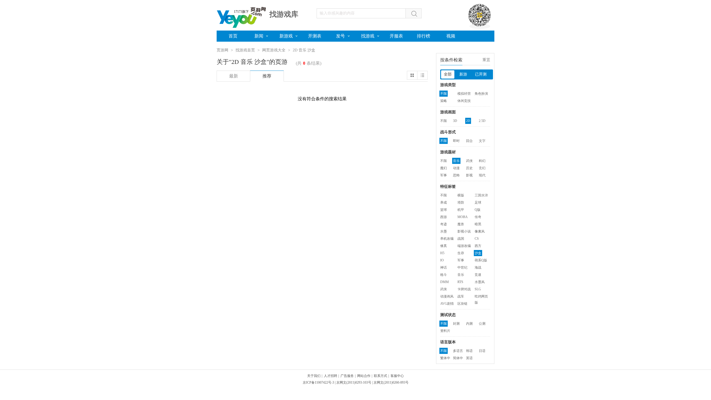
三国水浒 (481, 195)
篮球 (443, 210)
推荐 (266, 76)
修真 (443, 246)
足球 (478, 202)
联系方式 (380, 376)
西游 (443, 217)
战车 (460, 296)
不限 (443, 94)
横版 (460, 195)
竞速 (478, 275)
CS (477, 239)
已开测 (481, 74)
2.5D (482, 121)
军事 (443, 175)
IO (442, 260)
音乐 (456, 161)
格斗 (443, 275)
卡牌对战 (464, 289)
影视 (469, 175)
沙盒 (478, 253)
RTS (460, 282)
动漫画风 (447, 296)
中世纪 (462, 267)
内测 (469, 324)
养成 (443, 202)
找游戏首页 (245, 50)
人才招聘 (330, 376)
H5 (442, 253)
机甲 (460, 210)
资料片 (445, 331)
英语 (469, 358)
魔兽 (460, 224)
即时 (456, 141)
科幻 (482, 161)
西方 (478, 246)
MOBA (462, 217)
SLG (478, 289)
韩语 (469, 351)
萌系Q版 (481, 260)
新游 (463, 74)
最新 (233, 76)
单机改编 (447, 239)
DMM (444, 282)
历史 (469, 168)
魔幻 (443, 168)
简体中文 (458, 358)
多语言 (458, 351)
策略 (443, 101)
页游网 (222, 50)
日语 (482, 351)
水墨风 (480, 282)
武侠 (469, 161)
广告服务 (347, 376)
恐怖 (456, 175)
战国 (460, 239)
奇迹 (443, 224)
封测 (456, 324)
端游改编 (464, 246)
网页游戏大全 (274, 50)
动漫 (456, 168)
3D (455, 121)
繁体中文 (445, 358)
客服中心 (397, 376)
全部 (448, 74)
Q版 (477, 210)
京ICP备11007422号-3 (318, 382)
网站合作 (363, 376)
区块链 (462, 304)
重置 (486, 60)
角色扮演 (481, 94)
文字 (482, 141)
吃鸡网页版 (481, 296)
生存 (460, 253)
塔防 (460, 202)
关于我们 (314, 376)
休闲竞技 (464, 101)
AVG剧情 (447, 304)
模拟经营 (464, 94)
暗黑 (478, 224)
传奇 (478, 217)
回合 (469, 141)
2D (468, 121)
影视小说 (464, 231)
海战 (478, 267)
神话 (443, 267)
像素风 (480, 231)
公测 (482, 324)
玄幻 (482, 168)
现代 (482, 175)
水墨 (443, 231)
